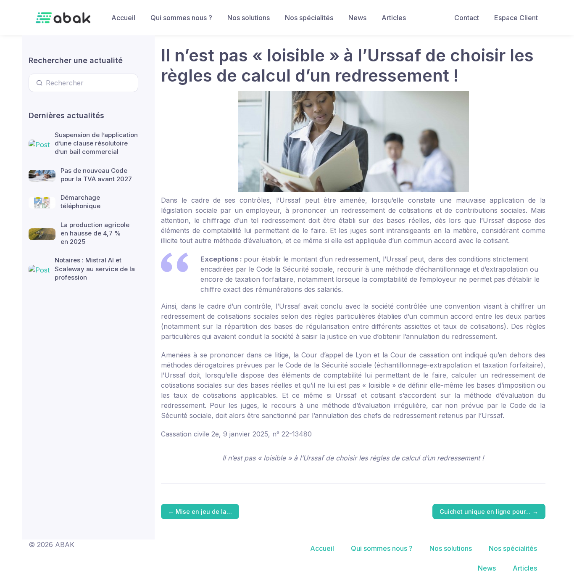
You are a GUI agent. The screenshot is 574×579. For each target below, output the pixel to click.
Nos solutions (248, 17)
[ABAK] (63, 17)
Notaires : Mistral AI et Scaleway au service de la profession (95, 268)
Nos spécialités (309, 17)
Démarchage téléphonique (80, 201)
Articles (394, 17)
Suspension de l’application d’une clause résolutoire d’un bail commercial (96, 143)
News (357, 17)
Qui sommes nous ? (181, 17)
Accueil (123, 17)
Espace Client (516, 17)
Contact (466, 17)
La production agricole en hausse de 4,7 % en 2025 (95, 233)
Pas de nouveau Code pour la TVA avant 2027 (96, 175)
